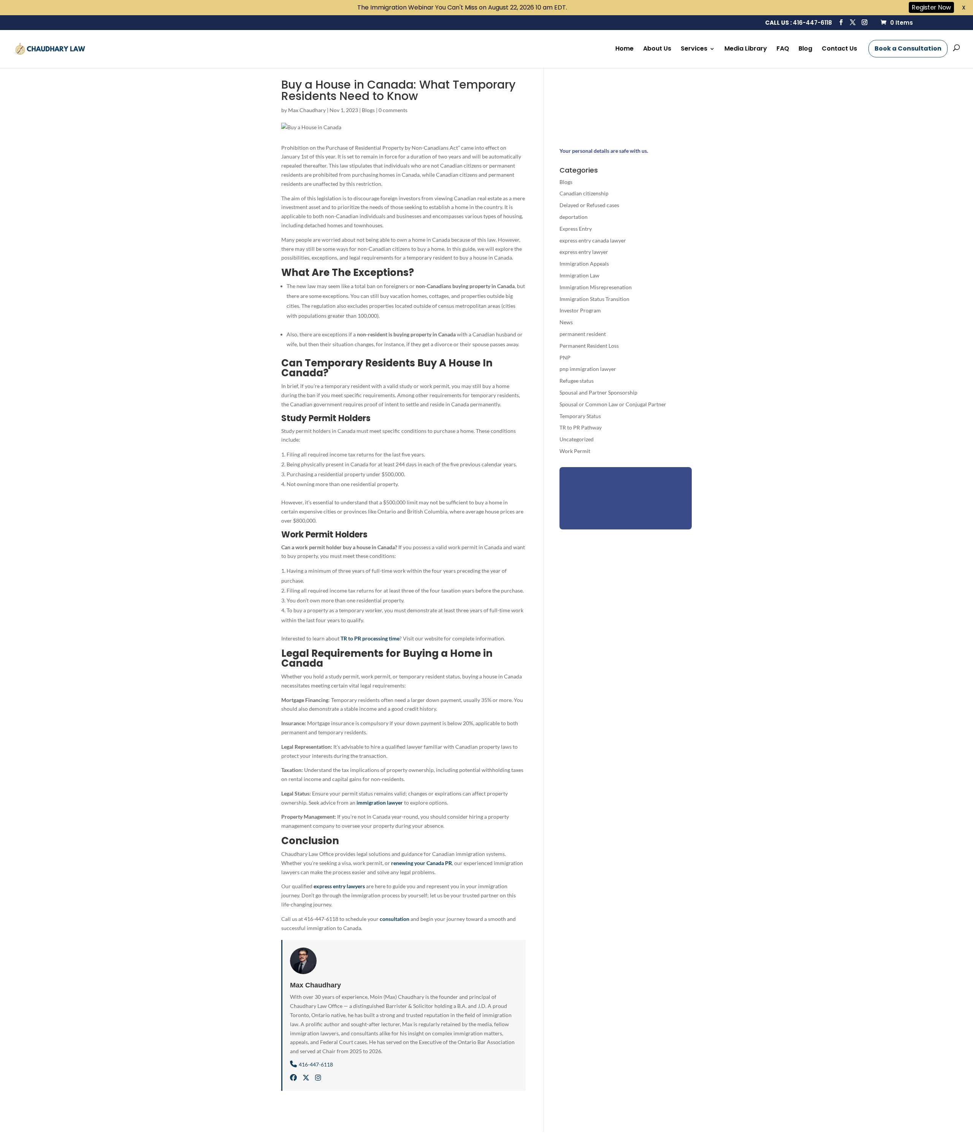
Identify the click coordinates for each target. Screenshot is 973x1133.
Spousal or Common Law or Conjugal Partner (612, 404)
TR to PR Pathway (580, 427)
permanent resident (582, 334)
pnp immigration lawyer (587, 369)
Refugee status (576, 380)
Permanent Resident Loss (589, 345)
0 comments (393, 110)
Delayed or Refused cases (589, 205)
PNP (564, 357)
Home (624, 49)
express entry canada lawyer (592, 240)
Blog (805, 49)
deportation (573, 217)
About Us (657, 49)
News (566, 322)
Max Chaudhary (307, 110)
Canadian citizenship (584, 193)
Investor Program (580, 310)
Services (694, 49)
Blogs (368, 110)
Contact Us (839, 49)
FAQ (782, 49)
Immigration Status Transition (594, 299)
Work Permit (574, 451)
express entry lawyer (583, 252)
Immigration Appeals (584, 263)
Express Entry (575, 228)
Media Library (745, 49)
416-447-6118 (812, 23)
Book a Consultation (908, 48)
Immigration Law (579, 275)
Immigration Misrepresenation (595, 287)
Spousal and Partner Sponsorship (598, 392)
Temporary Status (580, 416)
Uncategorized (576, 439)
